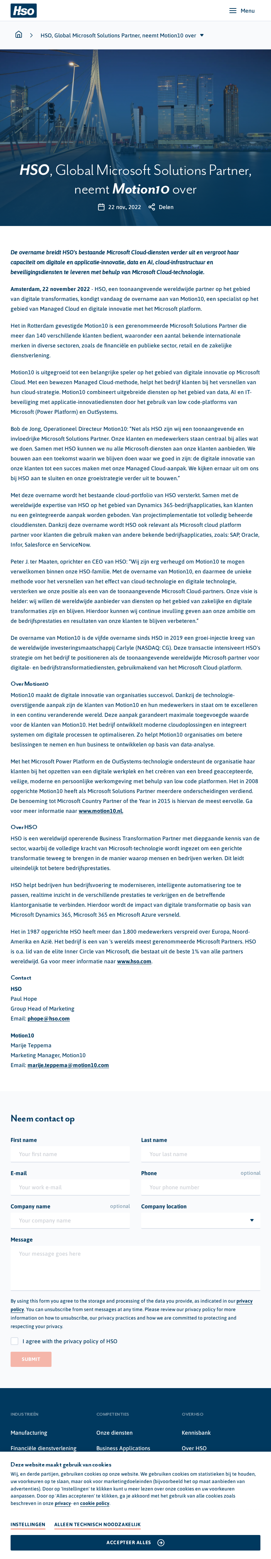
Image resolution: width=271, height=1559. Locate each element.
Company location (164, 1206)
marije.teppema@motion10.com (68, 1065)
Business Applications (123, 1448)
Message (22, 1239)
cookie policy (94, 1503)
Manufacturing (29, 1432)
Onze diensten (114, 1432)
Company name (70, 1206)
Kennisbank (196, 1432)
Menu (248, 10)
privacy (63, 1503)
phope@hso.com (49, 1018)
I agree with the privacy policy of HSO (70, 1341)
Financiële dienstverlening (44, 1448)
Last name (154, 1140)
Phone (200, 1173)
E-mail (19, 1173)
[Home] (24, 11)
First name (24, 1140)
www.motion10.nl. (101, 811)
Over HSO (194, 1448)
